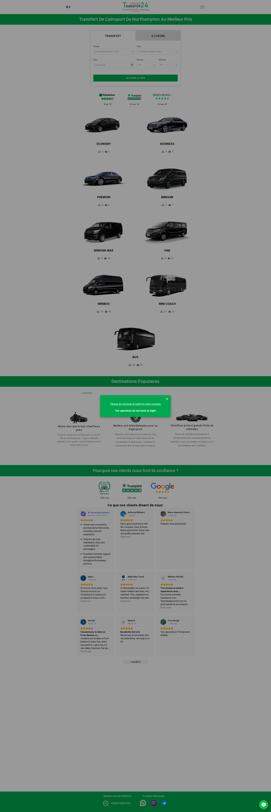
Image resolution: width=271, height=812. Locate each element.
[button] (263, 804)
